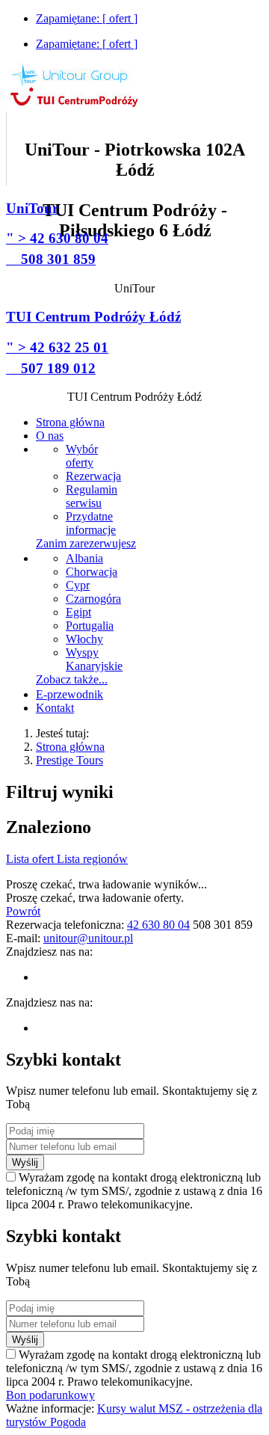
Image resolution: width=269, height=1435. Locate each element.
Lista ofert (31, 858)
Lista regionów (92, 858)
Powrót (23, 911)
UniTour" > (57, 233)
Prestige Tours (69, 760)
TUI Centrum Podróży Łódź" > (93, 342)
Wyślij (25, 1162)
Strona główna (70, 746)
